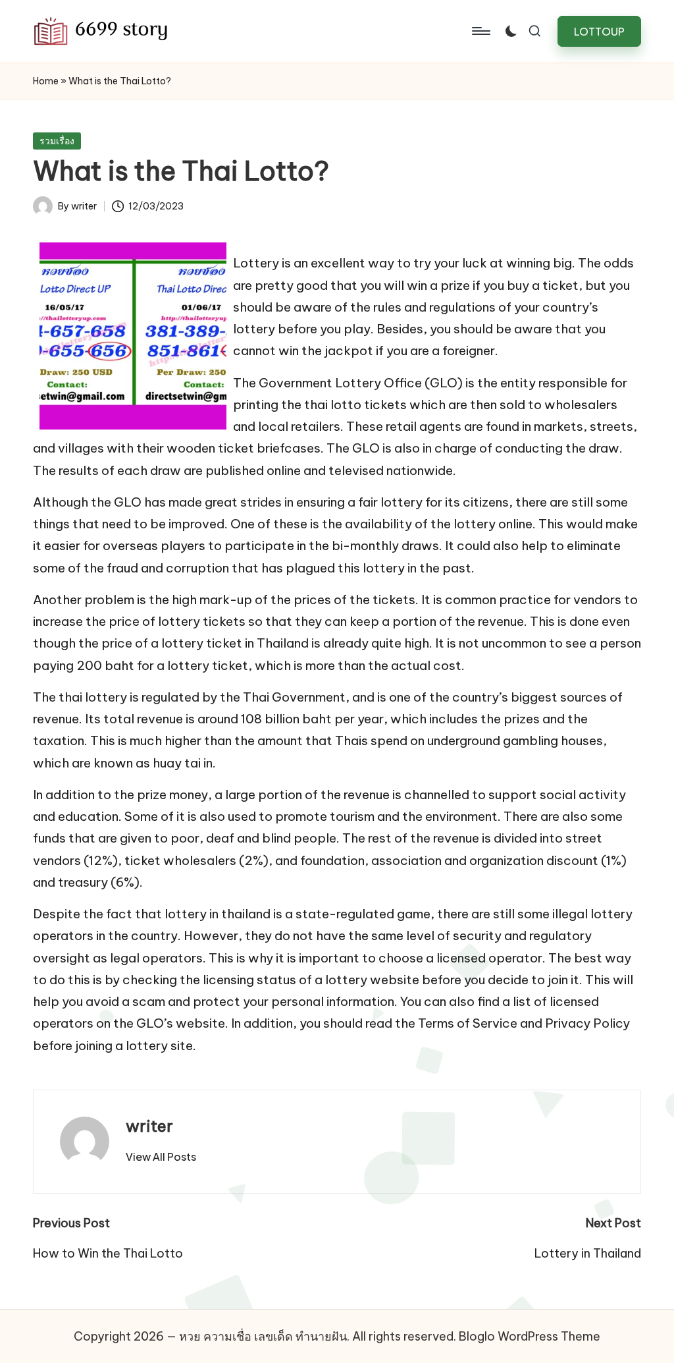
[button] (599, 31)
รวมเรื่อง (56, 141)
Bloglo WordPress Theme (529, 1336)
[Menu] (480, 31)
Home (46, 81)
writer (149, 1126)
